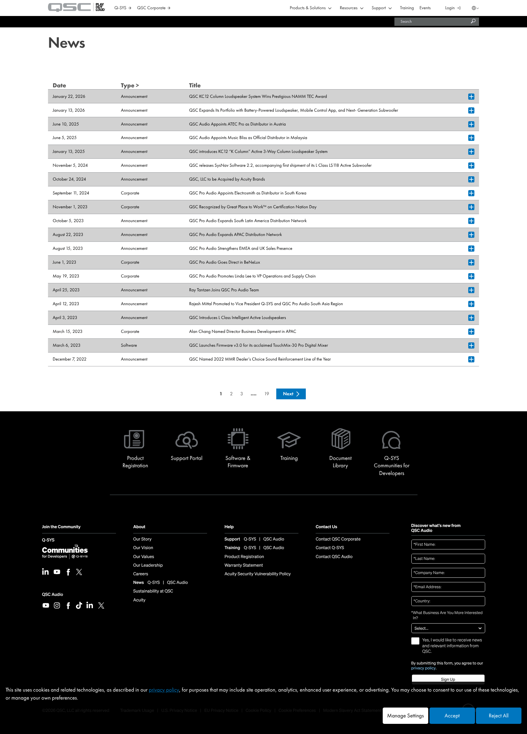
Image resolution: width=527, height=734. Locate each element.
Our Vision (143, 548)
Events (425, 8)
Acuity (139, 600)
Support (379, 8)
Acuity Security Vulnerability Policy (258, 574)
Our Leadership (148, 565)
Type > (130, 85)
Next (288, 393)
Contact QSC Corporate (338, 539)
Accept (452, 715)
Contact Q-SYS (330, 548)
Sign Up (448, 679)
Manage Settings (405, 715)
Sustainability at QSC (153, 591)
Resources (348, 8)
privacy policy (423, 668)
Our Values (143, 557)
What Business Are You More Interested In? (447, 615)
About (139, 527)
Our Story (142, 539)
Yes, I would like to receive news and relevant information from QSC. (452, 645)
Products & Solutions (308, 8)
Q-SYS (48, 540)
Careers (140, 574)
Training (407, 8)
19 (266, 393)
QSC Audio (52, 594)
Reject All (499, 715)
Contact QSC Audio (334, 557)
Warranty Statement (244, 565)
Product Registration (244, 557)
